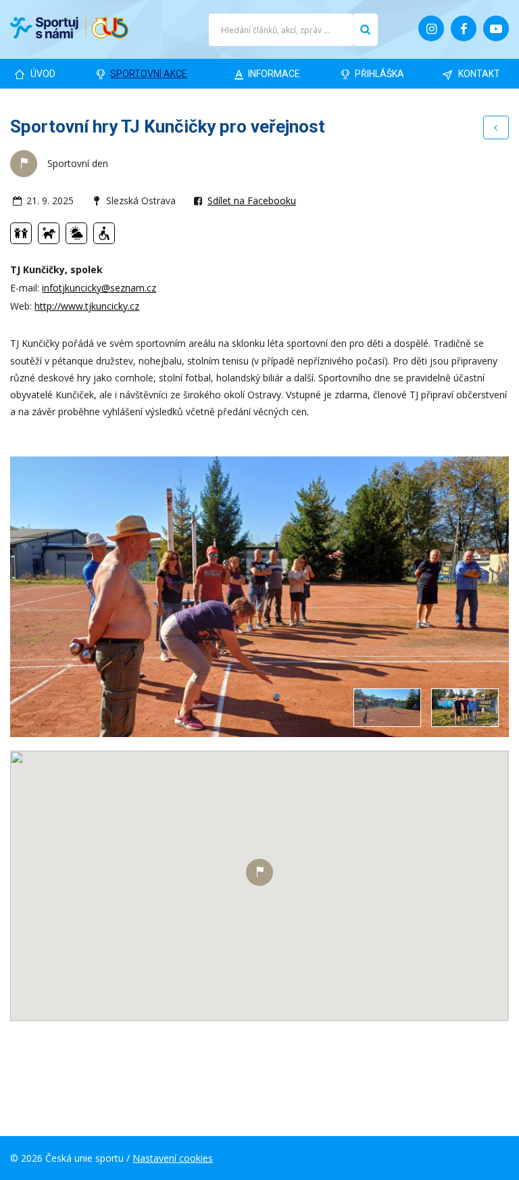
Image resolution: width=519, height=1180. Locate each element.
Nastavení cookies (172, 1158)
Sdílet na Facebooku (251, 200)
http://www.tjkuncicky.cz (86, 306)
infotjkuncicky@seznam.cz (99, 287)
